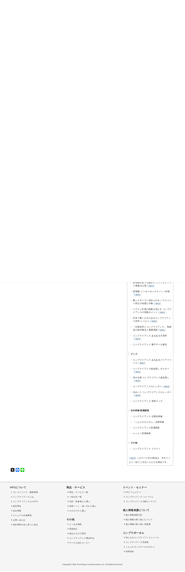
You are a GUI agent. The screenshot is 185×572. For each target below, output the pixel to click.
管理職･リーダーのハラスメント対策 (151, 291)
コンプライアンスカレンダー (147, 386)
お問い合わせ (18, 520)
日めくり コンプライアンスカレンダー (152, 392)
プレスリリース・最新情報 (25, 492)
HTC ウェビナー (133, 492)
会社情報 (16, 511)
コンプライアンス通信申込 (81, 538)
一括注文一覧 (75, 497)
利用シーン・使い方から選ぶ (82, 506)
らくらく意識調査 (142, 433)
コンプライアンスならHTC (25, 501)
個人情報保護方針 (133, 515)
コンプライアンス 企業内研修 (147, 416)
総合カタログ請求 (77, 533)
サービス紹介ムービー (79, 543)
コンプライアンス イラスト (146, 448)
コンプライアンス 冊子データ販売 (150, 344)
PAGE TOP (177, 552)
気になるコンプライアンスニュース (142, 537)
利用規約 (129, 551)
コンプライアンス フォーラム (139, 497)
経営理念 (16, 506)
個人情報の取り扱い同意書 (138, 524)
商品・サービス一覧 (78, 492)
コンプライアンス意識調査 (146, 427)
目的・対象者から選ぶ (79, 501)
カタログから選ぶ (77, 511)
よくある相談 (75, 524)
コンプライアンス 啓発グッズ (147, 401)
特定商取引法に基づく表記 (25, 524)
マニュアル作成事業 (22, 515)
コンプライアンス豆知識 (136, 542)
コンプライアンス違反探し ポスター (151, 368)
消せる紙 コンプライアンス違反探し (151, 377)
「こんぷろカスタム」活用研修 (148, 422)
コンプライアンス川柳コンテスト (141, 501)
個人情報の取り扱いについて (139, 519)
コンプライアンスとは (23, 497)
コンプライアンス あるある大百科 (150, 335)
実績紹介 (73, 529)
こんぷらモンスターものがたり (140, 547)
